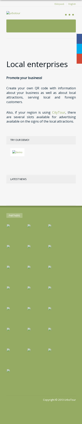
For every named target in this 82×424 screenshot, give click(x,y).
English (72, 3)
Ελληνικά (59, 3)
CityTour (58, 112)
